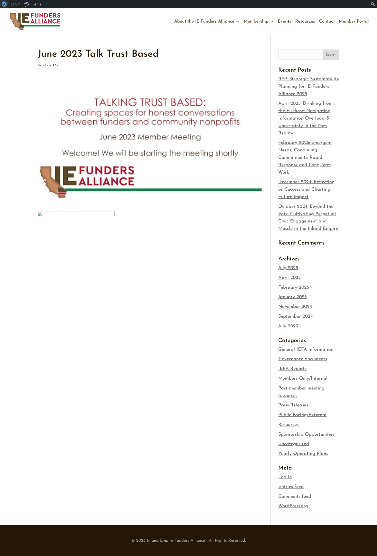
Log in (285, 477)
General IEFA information (305, 349)
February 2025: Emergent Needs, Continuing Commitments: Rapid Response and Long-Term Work (305, 158)
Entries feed (291, 487)
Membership (256, 22)
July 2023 (288, 326)
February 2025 (293, 287)
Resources (305, 22)
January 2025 (292, 297)
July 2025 (288, 268)
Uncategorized (293, 444)
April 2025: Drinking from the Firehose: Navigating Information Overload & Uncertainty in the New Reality (305, 118)
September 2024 (295, 316)
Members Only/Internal (303, 378)
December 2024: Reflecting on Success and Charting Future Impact (306, 189)
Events (284, 22)
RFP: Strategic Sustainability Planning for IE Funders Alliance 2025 (308, 86)
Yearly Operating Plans (303, 454)
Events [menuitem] (36, 4)
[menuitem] (4, 4)
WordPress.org (293, 506)
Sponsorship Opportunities (306, 434)
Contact (327, 22)
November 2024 (295, 307)
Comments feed (294, 496)
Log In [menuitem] (16, 4)
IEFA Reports (292, 369)
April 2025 (289, 278)
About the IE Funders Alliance (204, 22)
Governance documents (302, 359)
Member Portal (354, 22)
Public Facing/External (302, 415)
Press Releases (293, 405)
